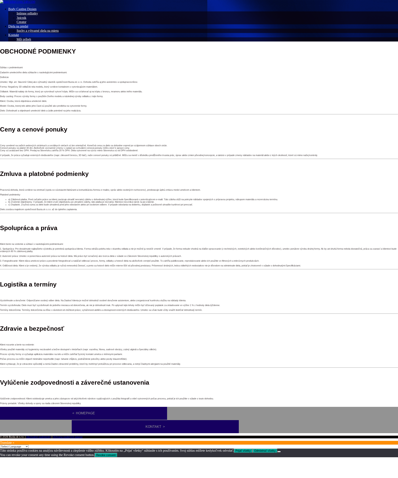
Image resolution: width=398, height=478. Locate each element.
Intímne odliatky (27, 13)
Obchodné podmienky (38, 436)
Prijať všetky (243, 450)
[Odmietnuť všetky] (279, 451)
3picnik (21, 18)
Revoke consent (106, 455)
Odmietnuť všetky (265, 450)
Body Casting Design (22, 9)
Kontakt (13, 35)
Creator (21, 22)
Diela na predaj (18, 26)
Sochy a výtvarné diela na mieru (38, 30)
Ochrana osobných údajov (68, 436)
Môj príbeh (24, 39)
